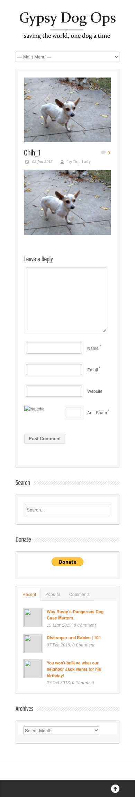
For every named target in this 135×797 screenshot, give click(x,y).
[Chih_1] (67, 110)
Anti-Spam (97, 412)
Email (92, 369)
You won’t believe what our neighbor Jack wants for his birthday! (74, 669)
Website (94, 391)
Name (93, 348)
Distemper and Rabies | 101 (74, 637)
